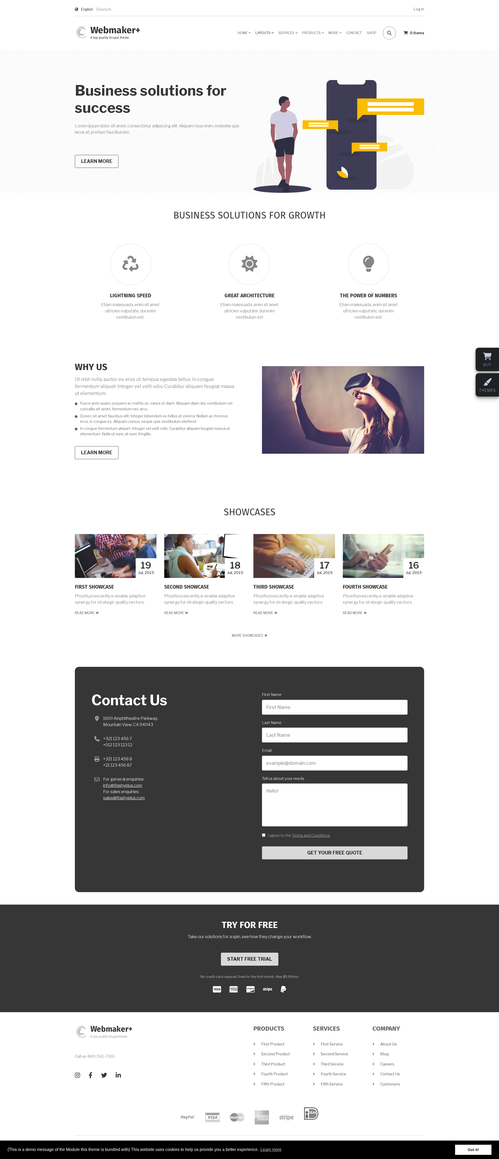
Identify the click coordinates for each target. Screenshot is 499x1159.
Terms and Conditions (311, 835)
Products (313, 34)
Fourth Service (333, 1074)
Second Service (334, 1054)
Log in (418, 9)
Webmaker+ (115, 30)
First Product (273, 1044)
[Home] (81, 31)
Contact (354, 33)
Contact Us (390, 1074)
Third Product (273, 1064)
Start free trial (249, 959)
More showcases (247, 635)
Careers (387, 1064)
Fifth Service (332, 1084)
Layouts (264, 34)
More (335, 34)
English (87, 9)
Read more (85, 613)
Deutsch (103, 9)
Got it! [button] (473, 1150)
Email (267, 750)
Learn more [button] (270, 1149)
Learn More (96, 452)
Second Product (275, 1054)
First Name (271, 694)
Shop (371, 33)
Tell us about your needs (283, 778)
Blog (384, 1054)
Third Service (332, 1064)
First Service (332, 1044)
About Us (388, 1044)
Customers (390, 1084)
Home (245, 34)
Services (288, 34)
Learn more (96, 161)
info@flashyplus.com (122, 785)
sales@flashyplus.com (124, 797)
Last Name (271, 722)
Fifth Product (273, 1084)
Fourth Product (274, 1074)
